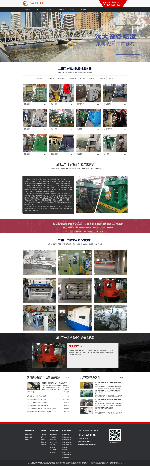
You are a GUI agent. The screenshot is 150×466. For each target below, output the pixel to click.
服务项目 (49, 9)
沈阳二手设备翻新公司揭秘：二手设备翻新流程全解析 (41, 408)
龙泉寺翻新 (102, 78)
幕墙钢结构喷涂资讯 (31, 430)
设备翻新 (82, 78)
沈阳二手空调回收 (67, 444)
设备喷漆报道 (28, 437)
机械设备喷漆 (39, 78)
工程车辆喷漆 (72, 78)
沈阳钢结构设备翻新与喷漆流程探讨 (37, 396)
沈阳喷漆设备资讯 (90, 377)
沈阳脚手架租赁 (66, 439)
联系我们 (83, 9)
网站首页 (27, 9)
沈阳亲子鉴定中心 (67, 457)
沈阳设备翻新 (34, 377)
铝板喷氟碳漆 (54, 430)
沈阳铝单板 (65, 447)
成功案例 (72, 9)
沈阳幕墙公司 (66, 434)
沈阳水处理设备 (66, 452)
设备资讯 (27, 439)
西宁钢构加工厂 (66, 449)
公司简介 (38, 9)
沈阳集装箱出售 (66, 437)
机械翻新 (91, 78)
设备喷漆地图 (108, 462)
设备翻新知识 (28, 434)
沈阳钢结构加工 (66, 442)
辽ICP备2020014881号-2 (75, 462)
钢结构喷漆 (61, 78)
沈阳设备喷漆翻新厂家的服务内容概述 (37, 405)
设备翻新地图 (115, 462)
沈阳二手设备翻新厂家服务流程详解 (37, 402)
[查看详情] (67, 392)
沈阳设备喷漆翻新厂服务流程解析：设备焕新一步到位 (41, 411)
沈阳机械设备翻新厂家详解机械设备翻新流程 (108, 399)
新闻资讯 (61, 9)
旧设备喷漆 (51, 78)
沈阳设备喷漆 (53, 377)
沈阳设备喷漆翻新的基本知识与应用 (37, 399)
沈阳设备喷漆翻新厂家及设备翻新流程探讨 (107, 391)
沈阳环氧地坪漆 (66, 454)
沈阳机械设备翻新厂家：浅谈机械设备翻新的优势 (109, 382)
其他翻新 (111, 78)
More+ (68, 377)
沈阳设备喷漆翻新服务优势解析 (104, 408)
